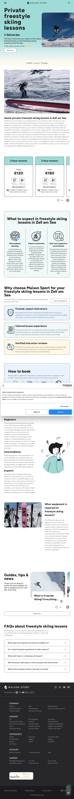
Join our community (35, 711)
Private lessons (52, 706)
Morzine (12, 741)
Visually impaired (34, 726)
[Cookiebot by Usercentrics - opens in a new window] (64, 385)
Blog (30, 706)
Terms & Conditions (10, 791)
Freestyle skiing (34, 724)
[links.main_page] (37, 2)
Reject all (37, 412)
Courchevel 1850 (53, 737)
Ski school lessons (15, 708)
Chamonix (32, 737)
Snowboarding (33, 719)
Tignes (31, 741)
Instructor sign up (14, 752)
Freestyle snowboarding (55, 724)
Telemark (31, 721)
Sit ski (11, 726)
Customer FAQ (33, 763)
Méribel (50, 739)
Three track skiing (15, 728)
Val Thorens (13, 744)
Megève (31, 739)
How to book (52, 761)
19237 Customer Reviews (26, 777)
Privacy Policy (47, 791)
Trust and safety (14, 711)
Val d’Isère (51, 741)
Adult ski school (34, 728)
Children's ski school (54, 728)
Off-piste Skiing (53, 721)
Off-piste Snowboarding (17, 724)
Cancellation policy (15, 763)
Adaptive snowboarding (55, 726)
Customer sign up (34, 752)
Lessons (13, 717)
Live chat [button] (31, 761)
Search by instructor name (56, 708)
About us (12, 706)
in (12, 34)
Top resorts (15, 734)
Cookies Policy (29, 791)
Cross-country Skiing (16, 721)
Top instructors (33, 708)
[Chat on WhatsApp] (68, 787)
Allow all (60, 412)
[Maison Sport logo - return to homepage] (16, 687)
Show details (64, 406)
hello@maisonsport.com (17, 761)
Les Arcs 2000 (14, 739)
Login (49, 752)
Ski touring (51, 719)
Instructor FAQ (52, 763)
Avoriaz (11, 737)
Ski (10, 719)
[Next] (68, 200)
